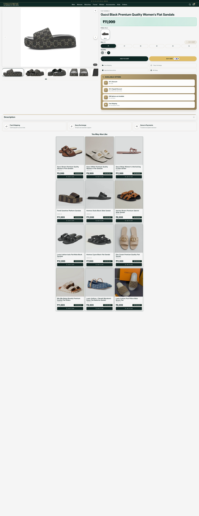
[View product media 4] (78, 72)
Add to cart (124, 58)
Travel (95, 4)
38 (140, 46)
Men (73, 4)
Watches (87, 4)
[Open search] (189, 4)
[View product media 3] (56, 72)
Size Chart (191, 42)
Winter (101, 4)
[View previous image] (5, 37)
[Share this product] (95, 10)
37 (124, 46)
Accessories (110, 4)
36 (108, 45)
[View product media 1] (13, 72)
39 (156, 46)
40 (173, 46)
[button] (50, 37)
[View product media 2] (34, 72)
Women (79, 4)
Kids (118, 4)
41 (189, 46)
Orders (124, 4)
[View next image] (95, 37)
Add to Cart (71, 176)
